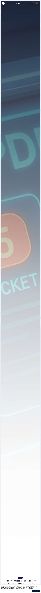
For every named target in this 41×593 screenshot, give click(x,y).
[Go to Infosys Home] (18, 3)
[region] (20, 589)
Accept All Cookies (36, 590)
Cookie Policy (30, 588)
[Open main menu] (3, 3)
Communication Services (8, 6)
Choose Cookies (27, 590)
